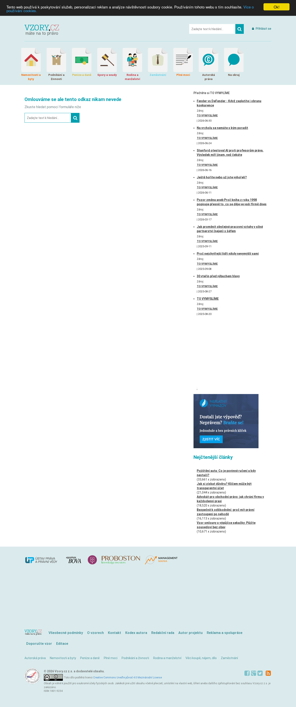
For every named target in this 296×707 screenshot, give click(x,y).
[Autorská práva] (208, 60)
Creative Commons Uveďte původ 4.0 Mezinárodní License (127, 677)
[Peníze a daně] (81, 60)
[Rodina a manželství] (132, 60)
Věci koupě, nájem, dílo (201, 658)
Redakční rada (162, 633)
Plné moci (110, 658)
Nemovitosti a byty (63, 658)
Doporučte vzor (39, 644)
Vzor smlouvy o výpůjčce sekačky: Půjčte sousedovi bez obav (226, 525)
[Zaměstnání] (158, 60)
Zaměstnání (229, 658)
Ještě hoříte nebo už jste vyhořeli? (222, 177)
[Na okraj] (234, 60)
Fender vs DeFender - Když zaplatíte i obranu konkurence (229, 103)
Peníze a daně (90, 658)
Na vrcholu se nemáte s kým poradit (222, 128)
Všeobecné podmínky (66, 633)
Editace (62, 644)
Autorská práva (35, 658)
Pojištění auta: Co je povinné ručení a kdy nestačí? (226, 473)
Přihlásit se (263, 28)
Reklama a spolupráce (224, 633)
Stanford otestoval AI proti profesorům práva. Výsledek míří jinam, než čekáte (230, 152)
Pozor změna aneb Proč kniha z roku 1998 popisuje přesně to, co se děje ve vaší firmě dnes (232, 202)
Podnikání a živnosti (135, 658)
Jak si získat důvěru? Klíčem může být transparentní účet (224, 486)
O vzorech (95, 633)
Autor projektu (190, 633)
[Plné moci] (183, 60)
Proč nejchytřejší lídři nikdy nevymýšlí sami (228, 253)
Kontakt (114, 633)
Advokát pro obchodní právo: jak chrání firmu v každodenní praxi (230, 499)
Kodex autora (136, 633)
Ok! (277, 7)
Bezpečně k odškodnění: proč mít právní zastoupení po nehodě (225, 512)
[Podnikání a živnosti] (56, 60)
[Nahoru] (34, 633)
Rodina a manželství (167, 658)
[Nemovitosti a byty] (31, 60)
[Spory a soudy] (107, 60)
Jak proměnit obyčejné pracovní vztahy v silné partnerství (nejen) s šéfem (230, 229)
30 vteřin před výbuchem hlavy (218, 276)
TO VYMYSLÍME (207, 115)
